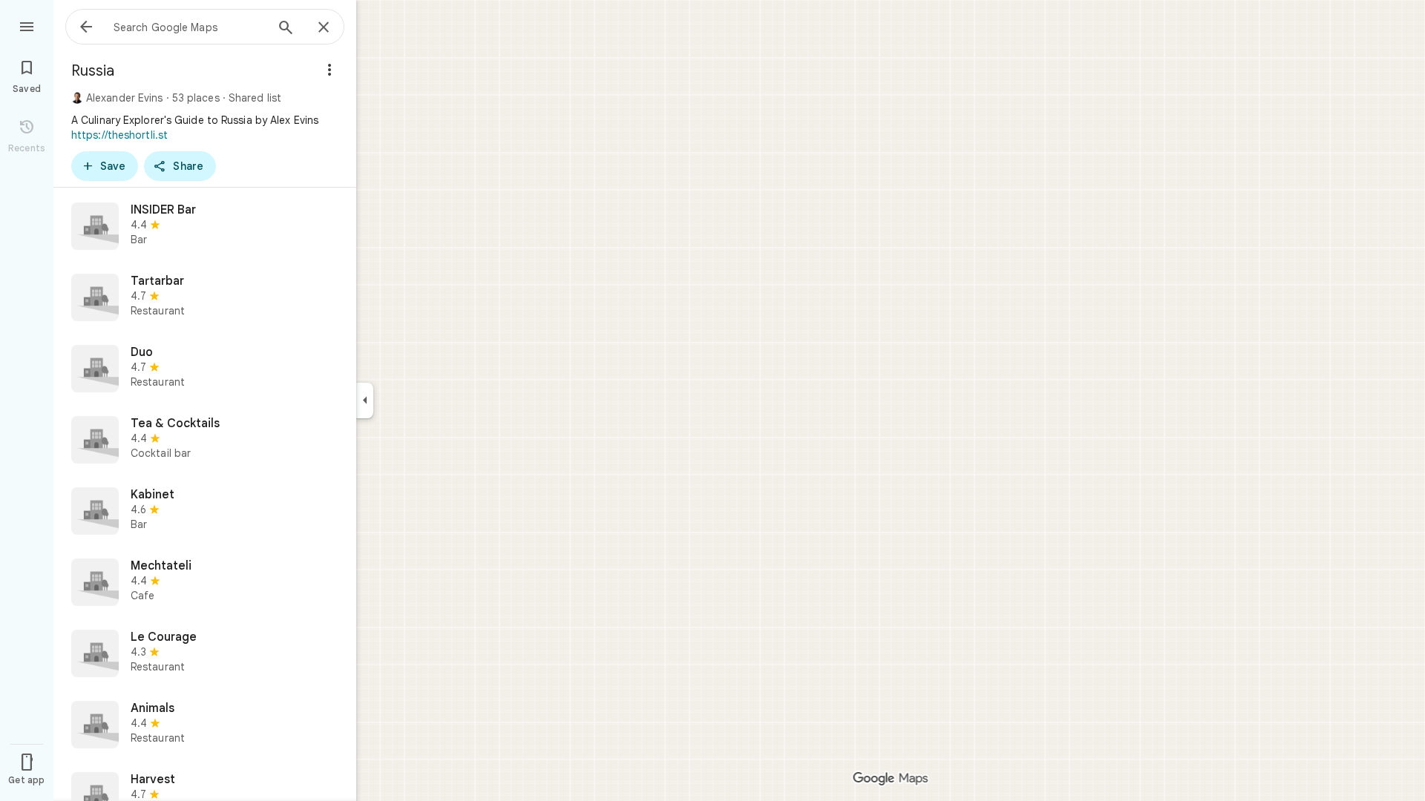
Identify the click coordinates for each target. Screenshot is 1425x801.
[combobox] (189, 27)
